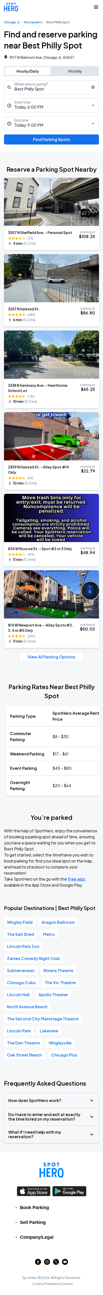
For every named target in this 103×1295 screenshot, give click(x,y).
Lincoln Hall (18, 994)
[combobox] (51, 87)
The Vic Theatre (60, 982)
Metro (49, 934)
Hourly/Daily (27, 71)
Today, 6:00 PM (28, 107)
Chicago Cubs (21, 982)
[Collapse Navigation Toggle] (96, 7)
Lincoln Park (19, 1030)
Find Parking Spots (51, 139)
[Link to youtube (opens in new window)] (65, 1263)
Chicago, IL (12, 22)
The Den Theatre (23, 1042)
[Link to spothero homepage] (52, 1170)
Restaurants (33, 22)
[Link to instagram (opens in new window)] (47, 1263)
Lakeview (49, 1030)
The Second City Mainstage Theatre (42, 1018)
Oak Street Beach (24, 1055)
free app (76, 879)
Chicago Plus (64, 1055)
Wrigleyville (60, 1042)
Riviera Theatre (58, 970)
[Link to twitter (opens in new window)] (56, 1263)
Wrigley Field (19, 922)
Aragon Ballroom (58, 922)
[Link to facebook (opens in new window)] (38, 1263)
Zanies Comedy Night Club (33, 958)
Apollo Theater (53, 994)
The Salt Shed (20, 934)
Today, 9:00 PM (28, 125)
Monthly (75, 71)
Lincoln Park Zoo (23, 946)
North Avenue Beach (27, 1006)
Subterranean (20, 970)
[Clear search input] (93, 87)
